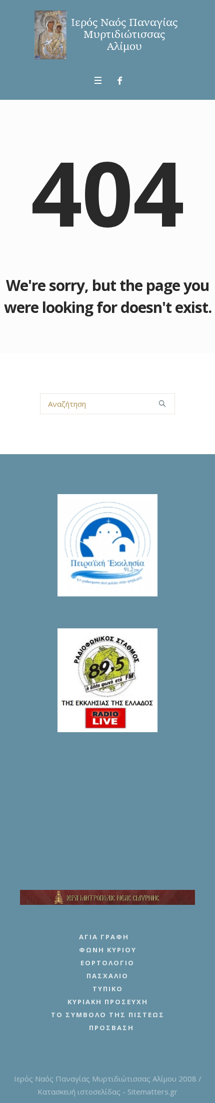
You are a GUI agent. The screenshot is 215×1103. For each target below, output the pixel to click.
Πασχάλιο (107, 975)
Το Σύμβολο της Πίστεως (107, 1014)
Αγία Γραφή (104, 936)
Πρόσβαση (111, 1027)
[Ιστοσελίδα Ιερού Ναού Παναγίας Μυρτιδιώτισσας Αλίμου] (107, 35)
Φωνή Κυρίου (107, 949)
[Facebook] (120, 81)
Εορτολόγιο (107, 962)
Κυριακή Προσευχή (108, 1001)
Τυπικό (107, 988)
